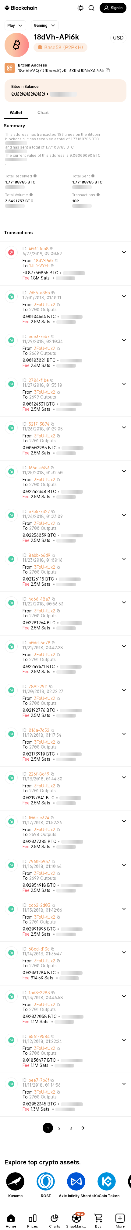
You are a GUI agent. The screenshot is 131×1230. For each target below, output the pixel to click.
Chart (43, 112)
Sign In (116, 8)
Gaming (41, 25)
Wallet (16, 112)
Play (11, 25)
